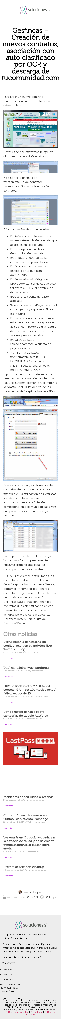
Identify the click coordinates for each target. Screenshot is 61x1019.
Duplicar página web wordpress (26, 668)
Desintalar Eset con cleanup (23, 867)
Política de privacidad (17, 1012)
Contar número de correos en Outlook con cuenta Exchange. (25, 817)
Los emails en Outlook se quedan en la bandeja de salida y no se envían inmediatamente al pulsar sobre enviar (29, 843)
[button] (8, 10)
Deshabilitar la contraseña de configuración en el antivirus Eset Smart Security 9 (27, 645)
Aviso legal (37, 1012)
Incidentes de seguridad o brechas (28, 797)
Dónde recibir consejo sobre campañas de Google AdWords (25, 713)
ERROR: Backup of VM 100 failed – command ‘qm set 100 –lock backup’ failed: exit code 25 (29, 689)
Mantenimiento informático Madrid (22, 957)
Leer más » (8, 658)
